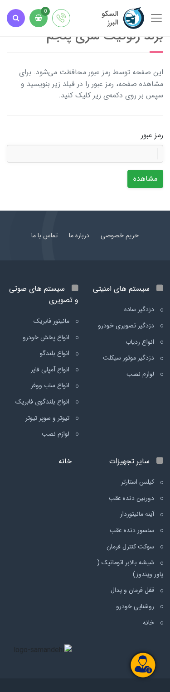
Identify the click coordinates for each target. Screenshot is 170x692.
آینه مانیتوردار (138, 514)
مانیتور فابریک (52, 321)
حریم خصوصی (120, 235)
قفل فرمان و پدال (133, 590)
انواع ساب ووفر (51, 385)
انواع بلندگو (55, 353)
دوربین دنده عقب (132, 498)
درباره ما (79, 235)
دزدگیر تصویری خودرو (127, 326)
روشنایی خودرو (136, 606)
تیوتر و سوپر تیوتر (48, 418)
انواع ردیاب (141, 342)
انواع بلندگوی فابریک (43, 402)
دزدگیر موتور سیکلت (129, 358)
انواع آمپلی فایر (51, 370)
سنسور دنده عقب (133, 530)
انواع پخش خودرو (47, 337)
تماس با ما (44, 235)
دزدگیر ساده (140, 309)
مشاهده (145, 178)
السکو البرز (110, 18)
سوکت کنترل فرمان (131, 547)
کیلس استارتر (138, 482)
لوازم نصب (141, 374)
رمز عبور (152, 135)
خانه (149, 623)
